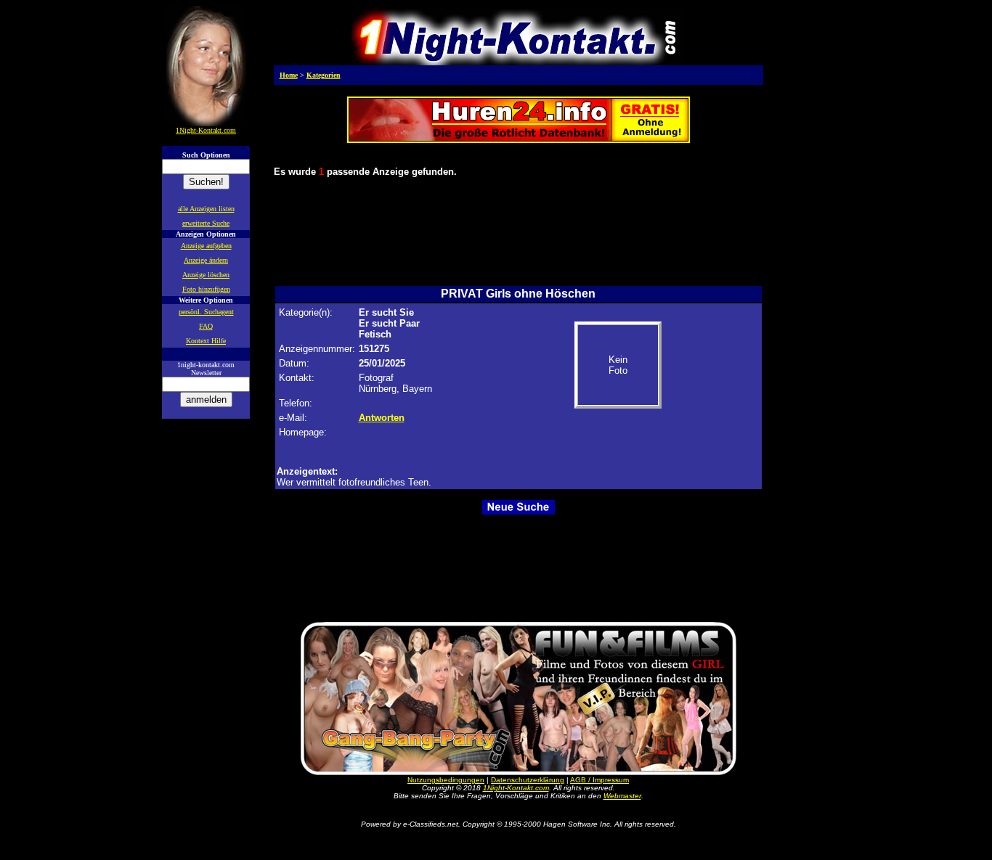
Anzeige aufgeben (206, 246)
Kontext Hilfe (206, 341)
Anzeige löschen (205, 275)
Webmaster (622, 796)
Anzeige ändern (206, 260)
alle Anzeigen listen (206, 209)
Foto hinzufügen (206, 289)
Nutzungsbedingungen (445, 780)
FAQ (206, 326)
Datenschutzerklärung (527, 780)
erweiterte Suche (205, 223)
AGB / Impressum (599, 780)
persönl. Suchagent (206, 312)
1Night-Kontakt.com (516, 788)
